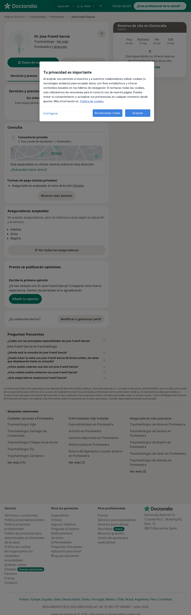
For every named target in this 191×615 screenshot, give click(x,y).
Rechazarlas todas (107, 113)
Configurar (50, 113)
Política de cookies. (91, 101)
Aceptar (137, 113)
